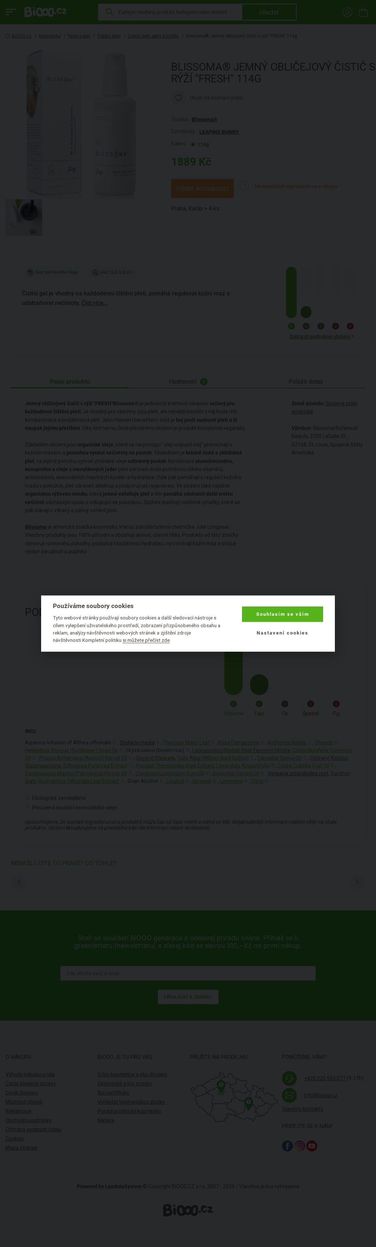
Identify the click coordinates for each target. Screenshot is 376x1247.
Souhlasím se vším (282, 614)
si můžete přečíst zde (146, 640)
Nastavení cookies (282, 632)
